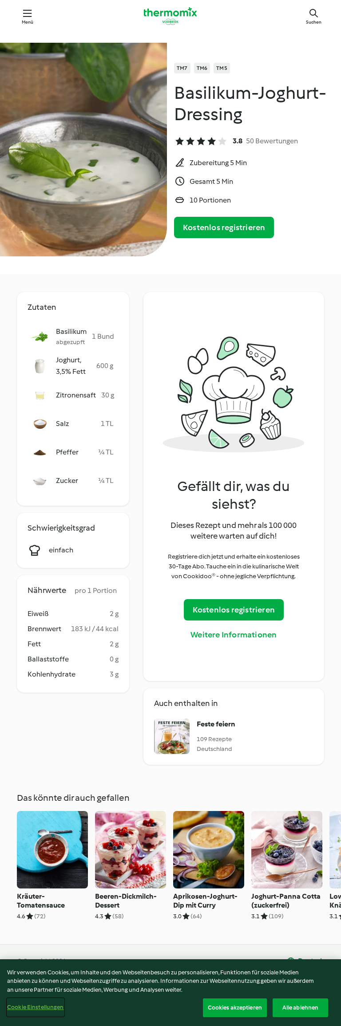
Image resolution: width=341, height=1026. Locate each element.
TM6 (202, 68)
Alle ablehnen (300, 1007)
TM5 (221, 68)
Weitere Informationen (233, 635)
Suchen (313, 22)
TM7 (182, 68)
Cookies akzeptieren (235, 1007)
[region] (170, 992)
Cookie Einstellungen (35, 1007)
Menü (28, 22)
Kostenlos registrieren (224, 227)
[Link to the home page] (170, 16)
